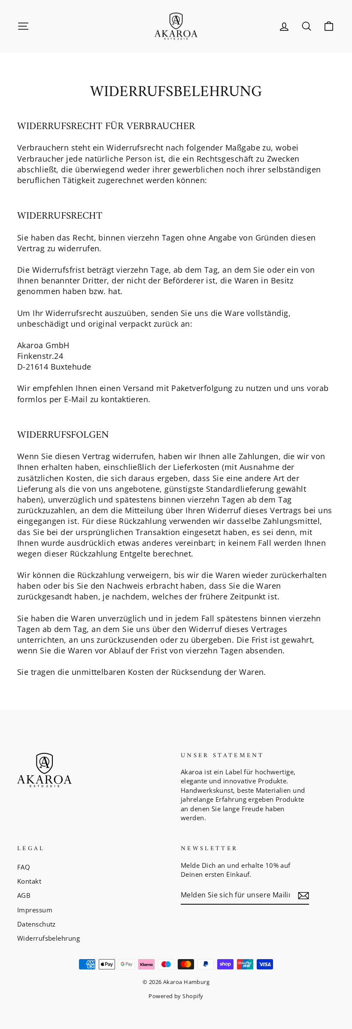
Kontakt (29, 881)
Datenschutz (36, 924)
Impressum (34, 910)
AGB (23, 895)
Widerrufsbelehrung (48, 938)
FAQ (23, 867)
